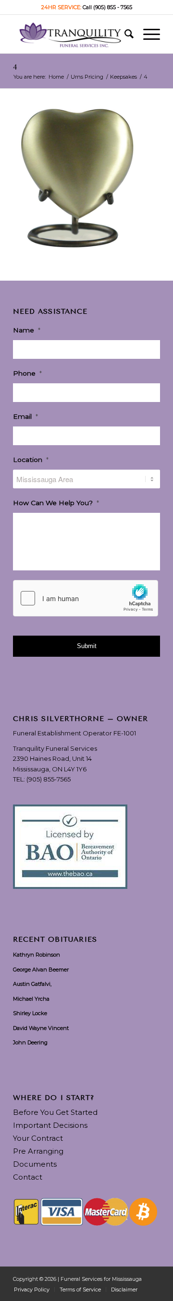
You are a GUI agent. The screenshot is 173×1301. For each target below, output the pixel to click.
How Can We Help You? (56, 503)
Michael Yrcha (31, 998)
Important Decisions (50, 1125)
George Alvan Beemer (41, 969)
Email (25, 416)
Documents (35, 1164)
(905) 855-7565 (48, 779)
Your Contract (38, 1138)
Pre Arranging (38, 1151)
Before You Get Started (55, 1112)
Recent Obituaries (55, 940)
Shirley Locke (30, 1013)
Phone (27, 373)
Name (26, 330)
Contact (27, 1177)
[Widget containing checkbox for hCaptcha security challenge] (85, 598)
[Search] (124, 34)
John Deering (30, 1042)
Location (31, 459)
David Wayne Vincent (41, 1028)
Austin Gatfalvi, (32, 984)
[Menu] (147, 34)
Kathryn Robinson (36, 954)
